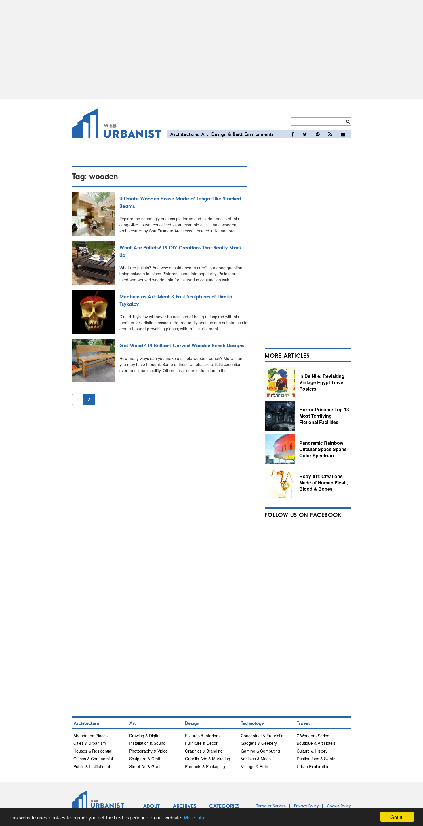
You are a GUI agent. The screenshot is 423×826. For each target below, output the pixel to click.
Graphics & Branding (204, 751)
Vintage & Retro (255, 766)
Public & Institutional (91, 766)
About (151, 805)
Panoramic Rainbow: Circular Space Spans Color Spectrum (323, 449)
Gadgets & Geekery (259, 743)
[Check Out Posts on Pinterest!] (317, 134)
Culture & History (312, 751)
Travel (303, 723)
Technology (252, 723)
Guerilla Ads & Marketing (207, 758)
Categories (224, 805)
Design (219, 134)
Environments (259, 134)
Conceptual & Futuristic (262, 735)
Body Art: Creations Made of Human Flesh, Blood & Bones (323, 482)
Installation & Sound (147, 743)
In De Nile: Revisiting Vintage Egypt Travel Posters (321, 382)
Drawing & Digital (144, 735)
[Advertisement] (211, 49)
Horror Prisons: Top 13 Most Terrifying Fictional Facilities (324, 415)
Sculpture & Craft (144, 758)
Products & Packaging (205, 766)
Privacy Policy (306, 805)
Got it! (397, 817)
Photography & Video (148, 751)
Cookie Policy (339, 805)
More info (194, 817)
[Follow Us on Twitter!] (304, 134)
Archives (184, 805)
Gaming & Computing (260, 751)
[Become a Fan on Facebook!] (292, 134)
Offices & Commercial (93, 758)
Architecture (184, 134)
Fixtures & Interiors (202, 735)
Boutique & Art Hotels (316, 743)
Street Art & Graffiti (146, 766)
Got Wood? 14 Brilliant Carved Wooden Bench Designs (181, 345)
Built (238, 134)
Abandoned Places (90, 735)
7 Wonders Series (313, 735)
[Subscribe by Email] (343, 134)
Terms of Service (271, 805)
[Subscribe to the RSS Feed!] (330, 134)
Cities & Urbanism (89, 743)
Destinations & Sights (316, 758)
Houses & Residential (92, 751)
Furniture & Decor (201, 743)
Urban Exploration (313, 766)
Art (205, 134)
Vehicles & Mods (256, 758)
